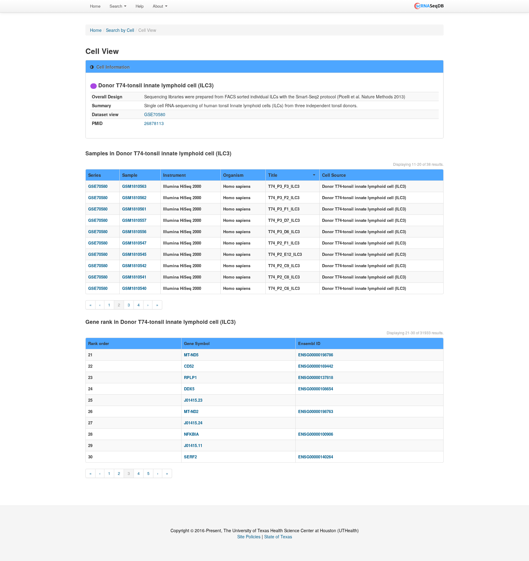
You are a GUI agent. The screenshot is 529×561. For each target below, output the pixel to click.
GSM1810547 (134, 243)
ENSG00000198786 (315, 355)
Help (140, 6)
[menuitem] (95, 6)
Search (116, 6)
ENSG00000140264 (315, 457)
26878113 (154, 123)
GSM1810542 (134, 265)
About (158, 6)
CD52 (189, 366)
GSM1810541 (134, 277)
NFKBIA (191, 434)
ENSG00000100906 (315, 434)
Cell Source (334, 175)
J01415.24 (193, 423)
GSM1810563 (134, 186)
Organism (233, 175)
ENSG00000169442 (315, 366)
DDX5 (189, 389)
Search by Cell (120, 30)
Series (94, 175)
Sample (129, 175)
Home (95, 6)
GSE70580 (154, 114)
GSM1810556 (134, 231)
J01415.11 (193, 445)
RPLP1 (190, 377)
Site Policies (249, 536)
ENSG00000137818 (315, 377)
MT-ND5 (191, 355)
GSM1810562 (134, 197)
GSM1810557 (134, 220)
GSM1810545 (134, 254)
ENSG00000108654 (315, 389)
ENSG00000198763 (315, 411)
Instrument (174, 175)
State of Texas (278, 536)
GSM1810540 (134, 288)
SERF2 (190, 457)
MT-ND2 (191, 411)
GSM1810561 (134, 209)
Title (272, 175)
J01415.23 (193, 400)
